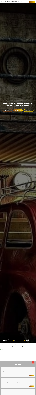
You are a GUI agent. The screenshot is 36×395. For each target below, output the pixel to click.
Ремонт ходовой (14, 344)
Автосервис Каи (4, 344)
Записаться (31, 375)
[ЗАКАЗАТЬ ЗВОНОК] (33, 362)
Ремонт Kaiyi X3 (9, 344)
